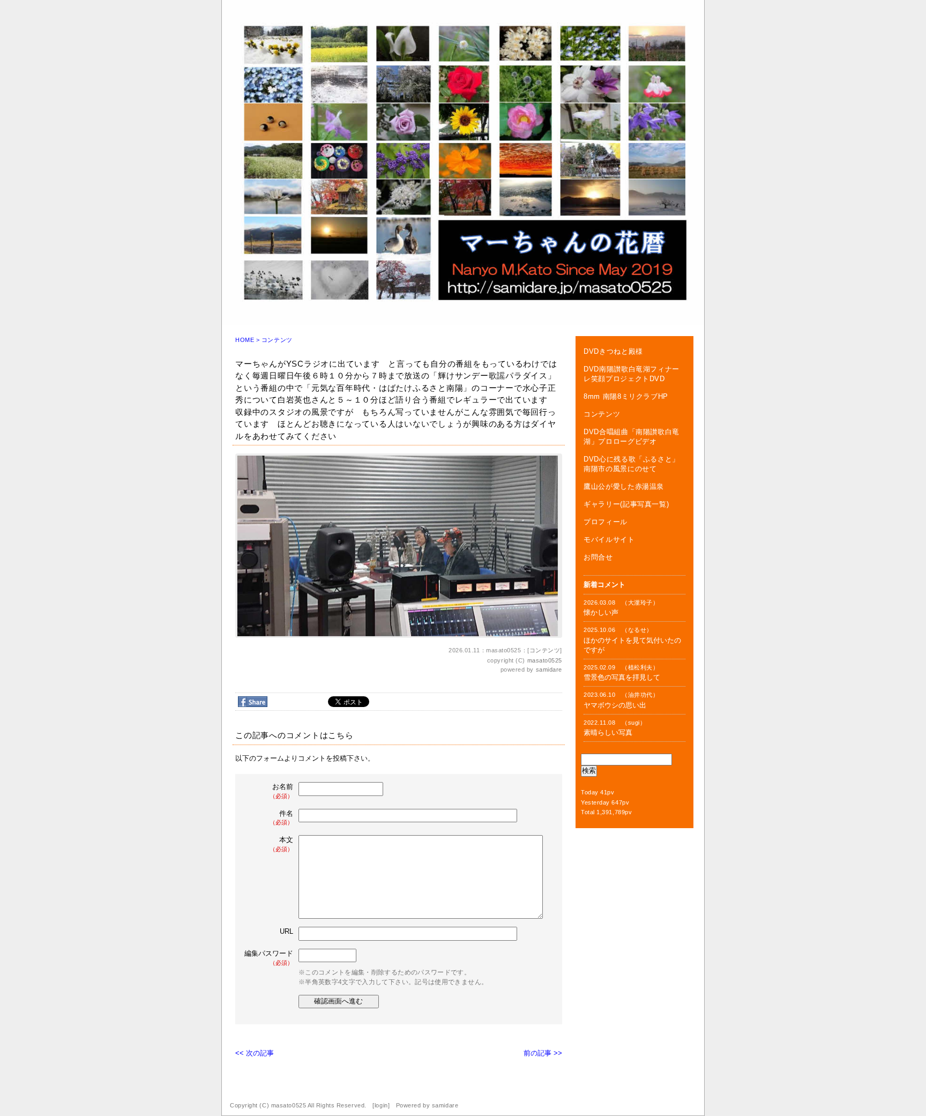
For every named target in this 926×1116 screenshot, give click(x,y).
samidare (549, 669)
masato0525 (545, 660)
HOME (244, 340)
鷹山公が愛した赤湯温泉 (624, 486)
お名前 (281, 791)
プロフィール (606, 522)
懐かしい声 (601, 612)
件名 (281, 817)
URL (286, 931)
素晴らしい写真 (608, 732)
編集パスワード (268, 957)
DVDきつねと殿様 (613, 351)
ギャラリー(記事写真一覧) (626, 504)
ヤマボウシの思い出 (615, 705)
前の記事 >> (543, 1053)
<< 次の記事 (254, 1053)
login (381, 1105)
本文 (281, 844)
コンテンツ (277, 340)
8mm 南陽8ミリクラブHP (626, 396)
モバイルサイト (609, 539)
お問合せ (598, 557)
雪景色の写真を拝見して (622, 677)
